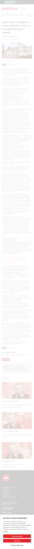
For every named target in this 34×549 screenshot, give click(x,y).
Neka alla (17, 541)
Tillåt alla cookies (17, 536)
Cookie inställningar (17, 545)
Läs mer (5, 531)
